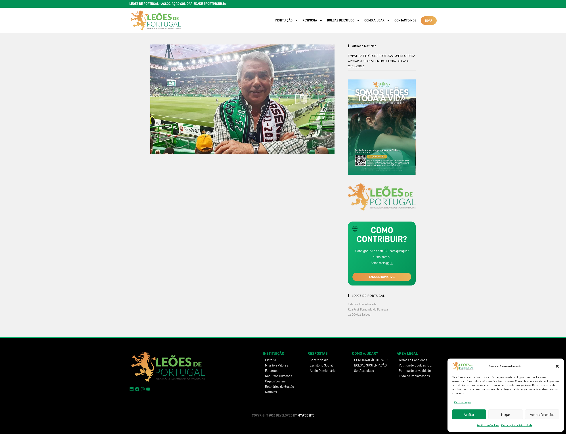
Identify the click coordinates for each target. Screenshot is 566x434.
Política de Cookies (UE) (415, 365)
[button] (557, 366)
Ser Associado (364, 370)
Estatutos (271, 370)
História (270, 360)
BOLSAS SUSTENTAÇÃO (370, 365)
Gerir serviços (462, 402)
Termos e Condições (413, 360)
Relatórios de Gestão (279, 386)
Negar (505, 415)
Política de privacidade (415, 370)
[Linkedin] (131, 389)
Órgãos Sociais (275, 381)
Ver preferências (542, 415)
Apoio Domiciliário (323, 370)
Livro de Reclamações (414, 376)
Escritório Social (321, 365)
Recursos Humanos (278, 376)
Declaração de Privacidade (516, 425)
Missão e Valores (276, 365)
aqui (389, 263)
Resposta (309, 20)
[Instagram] (142, 389)
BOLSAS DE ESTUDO (340, 20)
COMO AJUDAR (374, 20)
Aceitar (469, 415)
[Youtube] (148, 389)
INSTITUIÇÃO (284, 20)
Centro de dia (319, 360)
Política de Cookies (488, 425)
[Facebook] (137, 389)
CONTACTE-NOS (405, 20)
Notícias (271, 392)
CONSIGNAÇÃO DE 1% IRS (371, 360)
